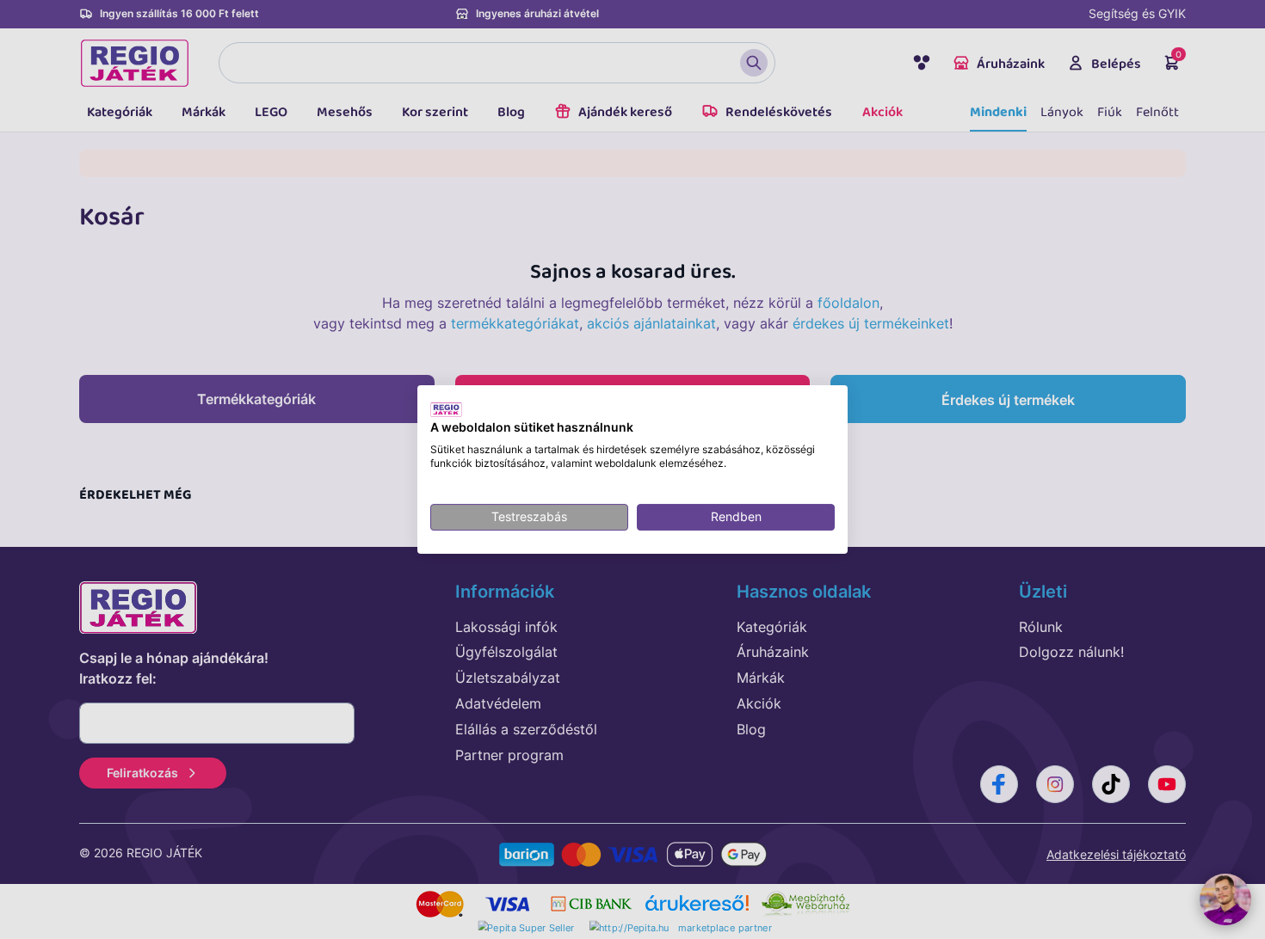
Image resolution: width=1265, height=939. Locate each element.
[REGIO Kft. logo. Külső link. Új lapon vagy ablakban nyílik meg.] (446, 409)
